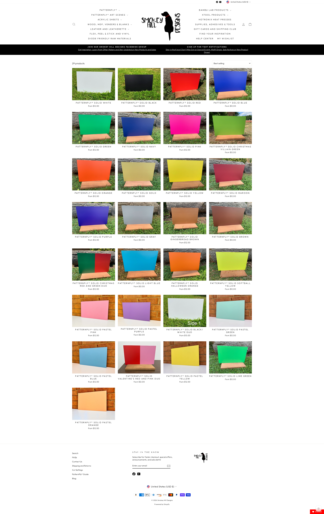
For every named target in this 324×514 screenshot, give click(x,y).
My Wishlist (225, 38)
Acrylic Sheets (109, 19)
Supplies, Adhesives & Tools (215, 24)
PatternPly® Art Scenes (108, 15)
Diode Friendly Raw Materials (109, 38)
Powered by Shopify (161, 504)
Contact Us (77, 461)
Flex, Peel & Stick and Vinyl (110, 33)
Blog (74, 478)
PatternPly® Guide (80, 474)
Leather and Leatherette (108, 29)
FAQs (74, 457)
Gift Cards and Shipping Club (215, 29)
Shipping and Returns (81, 466)
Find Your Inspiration (215, 33)
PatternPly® (109, 10)
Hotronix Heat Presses (215, 19)
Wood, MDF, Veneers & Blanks (109, 24)
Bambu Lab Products (214, 10)
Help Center (205, 38)
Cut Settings (77, 470)
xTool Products (214, 15)
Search (75, 453)
